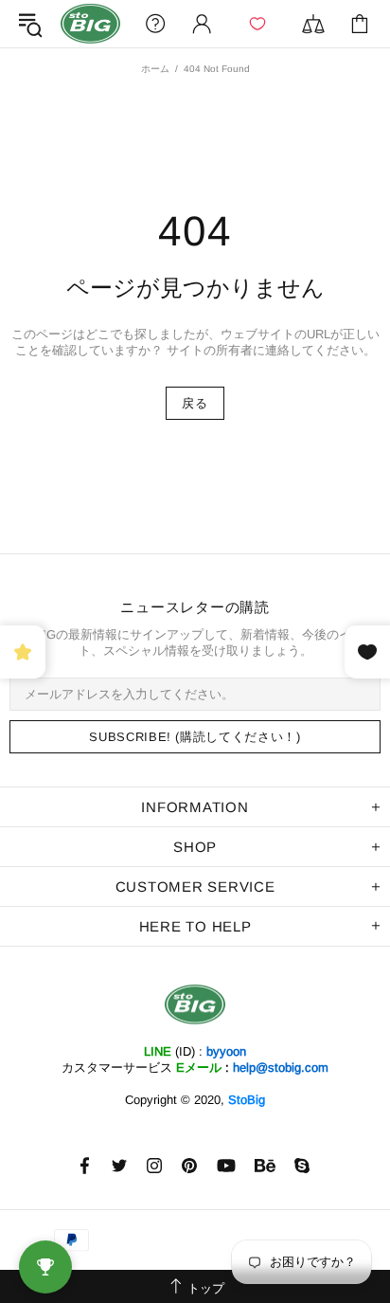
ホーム (155, 68)
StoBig (246, 1100)
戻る (194, 403)
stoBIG (90, 24)
